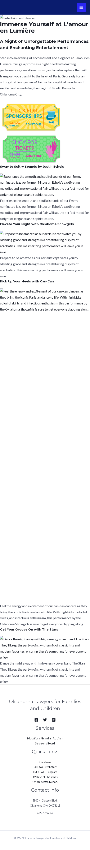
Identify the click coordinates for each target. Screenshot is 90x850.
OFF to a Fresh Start (45, 767)
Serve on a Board (45, 743)
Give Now (45, 762)
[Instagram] (54, 720)
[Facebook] (36, 720)
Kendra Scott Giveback (45, 781)
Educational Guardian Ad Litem (45, 738)
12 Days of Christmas (45, 777)
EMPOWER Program (45, 772)
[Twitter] (45, 720)
